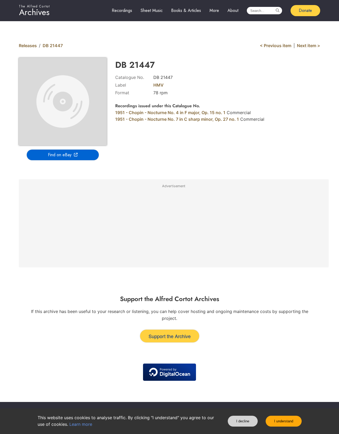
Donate (305, 10)
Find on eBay (60, 155)
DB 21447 (53, 45)
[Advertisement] (174, 228)
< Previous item (275, 45)
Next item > (308, 45)
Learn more (80, 424)
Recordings (122, 10)
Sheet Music (152, 10)
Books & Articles (186, 10)
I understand (283, 421)
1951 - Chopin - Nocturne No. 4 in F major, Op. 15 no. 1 (170, 112)
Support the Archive (170, 336)
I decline (242, 421)
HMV (158, 85)
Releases (28, 45)
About (233, 10)
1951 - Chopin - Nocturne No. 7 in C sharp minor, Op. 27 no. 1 (177, 119)
